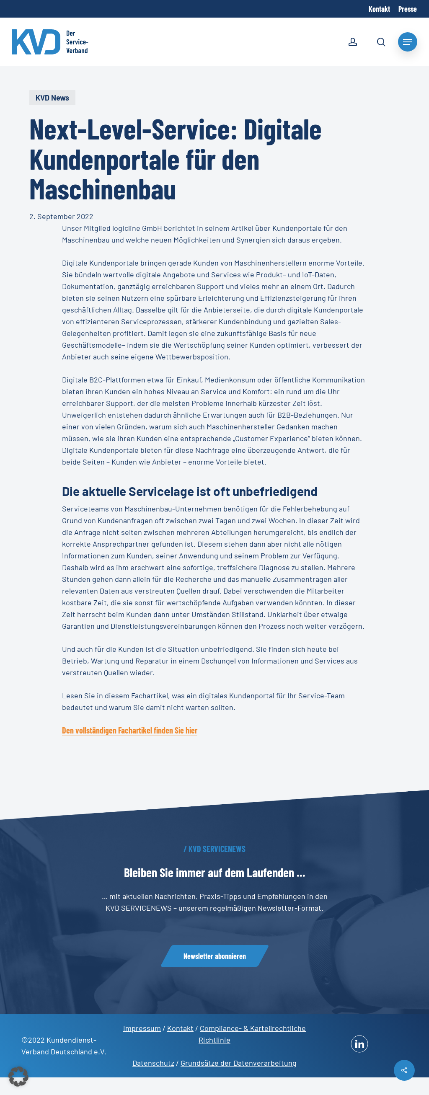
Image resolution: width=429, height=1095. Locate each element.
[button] (214, 956)
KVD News (52, 97)
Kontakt (180, 1028)
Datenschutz (153, 1062)
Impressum (142, 1028)
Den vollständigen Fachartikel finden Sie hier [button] (129, 730)
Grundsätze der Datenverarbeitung (239, 1062)
